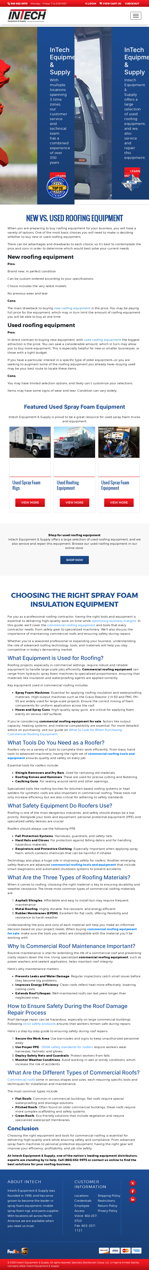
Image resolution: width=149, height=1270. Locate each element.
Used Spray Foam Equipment (115, 485)
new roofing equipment (72, 308)
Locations (81, 1195)
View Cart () (112, 3)
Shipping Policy (109, 1195)
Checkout (132, 3)
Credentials (82, 1200)
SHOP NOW (74, 560)
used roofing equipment (102, 340)
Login (92, 3)
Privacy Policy (108, 1211)
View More (30, 502)
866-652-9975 (18, 3)
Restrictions (106, 1200)
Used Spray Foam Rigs (26, 485)
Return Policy (108, 1206)
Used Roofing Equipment (68, 485)
